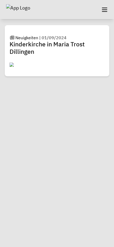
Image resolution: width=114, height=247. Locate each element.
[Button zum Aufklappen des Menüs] (104, 9)
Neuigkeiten (26, 37)
